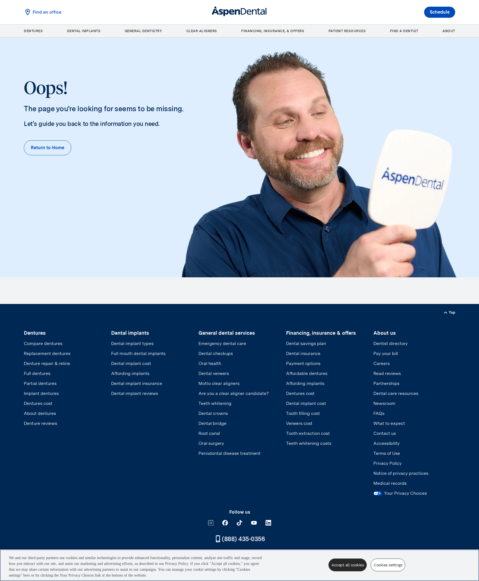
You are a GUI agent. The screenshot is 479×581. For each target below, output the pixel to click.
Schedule (440, 12)
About (448, 31)
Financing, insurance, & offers (272, 31)
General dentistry (143, 31)
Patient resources (347, 31)
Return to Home (47, 147)
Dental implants (84, 31)
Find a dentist (404, 31)
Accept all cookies (348, 565)
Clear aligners (201, 31)
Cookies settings (388, 565)
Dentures (33, 31)
